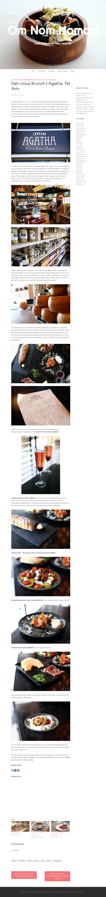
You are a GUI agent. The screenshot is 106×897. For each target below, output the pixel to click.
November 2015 (81, 182)
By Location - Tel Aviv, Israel (45, 80)
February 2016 (80, 176)
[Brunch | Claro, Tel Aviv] (20, 826)
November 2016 (81, 156)
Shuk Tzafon (26, 102)
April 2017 (79, 146)
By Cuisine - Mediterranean (22, 80)
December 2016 (80, 154)
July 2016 (78, 165)
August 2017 (79, 137)
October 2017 (80, 132)
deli (42, 861)
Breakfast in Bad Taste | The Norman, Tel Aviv (24, 875)
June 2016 (79, 167)
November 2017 (81, 130)
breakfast (22, 861)
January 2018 (80, 126)
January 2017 (80, 152)
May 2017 (79, 143)
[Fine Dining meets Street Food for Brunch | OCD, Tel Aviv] (60, 826)
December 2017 (80, 128)
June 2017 (79, 141)
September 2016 (81, 161)
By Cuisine (51, 71)
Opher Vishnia (80, 892)
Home (33, 71)
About (73, 71)
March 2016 (79, 174)
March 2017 (79, 148)
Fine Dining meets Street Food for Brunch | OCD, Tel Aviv (59, 833)
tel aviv (48, 861)
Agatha (14, 861)
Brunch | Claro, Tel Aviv (17, 832)
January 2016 (80, 178)
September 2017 (81, 135)
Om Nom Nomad (53, 30)
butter (37, 861)
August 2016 (79, 163)
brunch (30, 861)
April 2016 (79, 172)
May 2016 (79, 169)
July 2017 (78, 139)
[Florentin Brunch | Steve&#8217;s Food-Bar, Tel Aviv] (40, 826)
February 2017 (80, 150)
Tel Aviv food (57, 861)
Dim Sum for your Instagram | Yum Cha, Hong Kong (57, 876)
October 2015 (80, 185)
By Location (41, 71)
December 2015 (80, 180)
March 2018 (79, 124)
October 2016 (80, 159)
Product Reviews (62, 71)
